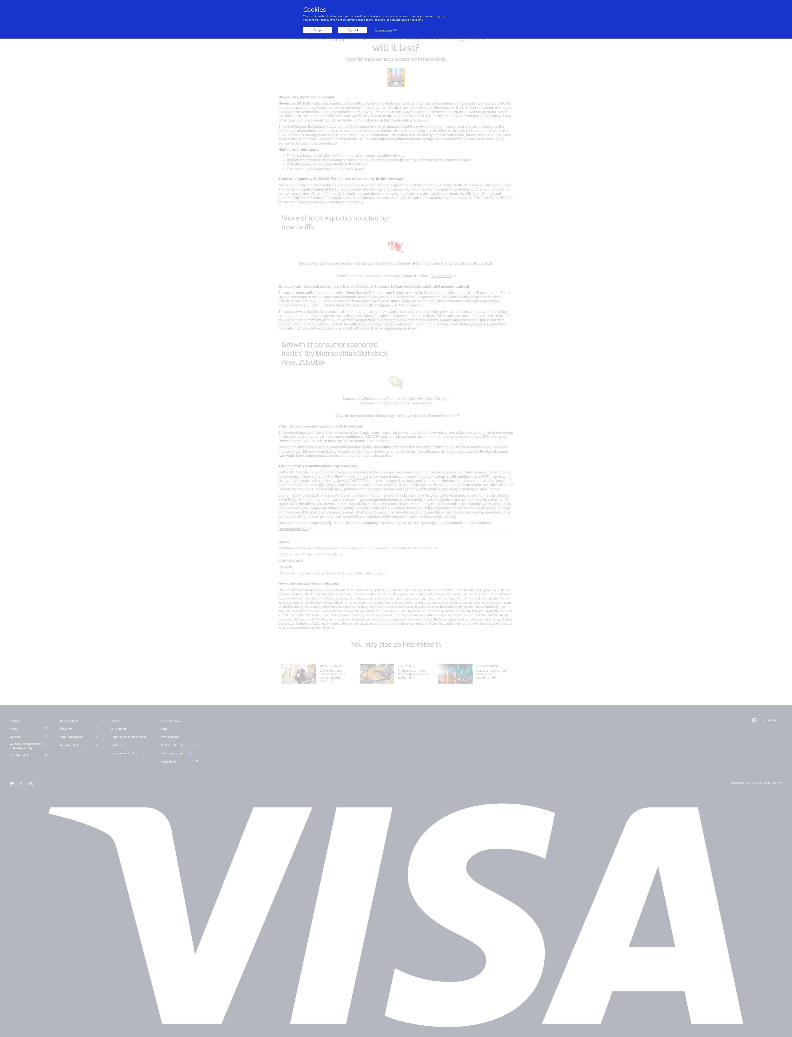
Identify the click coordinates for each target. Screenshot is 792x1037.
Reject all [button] (353, 30)
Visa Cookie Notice (406, 19)
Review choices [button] (383, 30)
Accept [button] (318, 30)
